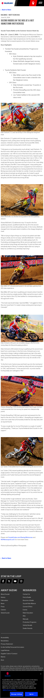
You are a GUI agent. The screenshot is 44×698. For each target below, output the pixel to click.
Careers (3, 610)
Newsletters (5, 641)
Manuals (25, 619)
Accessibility (5, 637)
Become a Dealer (28, 600)
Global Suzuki (5, 613)
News (2, 603)
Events (25, 610)
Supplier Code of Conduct (9, 653)
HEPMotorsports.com (8, 539)
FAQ (24, 616)
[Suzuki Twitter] (9, 581)
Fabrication (4, 600)
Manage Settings (16, 694)
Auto (2, 660)
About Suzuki (5, 594)
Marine (3, 657)
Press (3, 606)
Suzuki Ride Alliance (29, 603)
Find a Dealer (27, 597)
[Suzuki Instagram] (21, 581)
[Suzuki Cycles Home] (7, 3)
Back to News (6, 10)
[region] (22, 684)
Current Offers (27, 606)
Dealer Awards (27, 628)
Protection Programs (29, 622)
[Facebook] (3, 581)
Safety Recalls (27, 625)
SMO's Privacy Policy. (10, 690)
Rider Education (28, 613)
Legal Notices (5, 650)
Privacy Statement (7, 644)
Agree (31, 694)
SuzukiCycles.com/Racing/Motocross (20, 537)
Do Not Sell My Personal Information (12, 647)
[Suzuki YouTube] (15, 581)
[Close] (40, 674)
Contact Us (26, 594)
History (3, 597)
